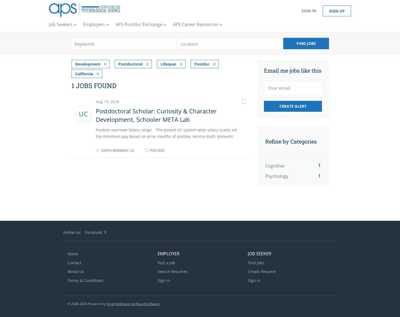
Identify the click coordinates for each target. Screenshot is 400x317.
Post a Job (166, 262)
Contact (74, 262)
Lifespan (168, 64)
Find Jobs (306, 43)
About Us (75, 271)
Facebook (93, 232)
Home (72, 253)
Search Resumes (173, 271)
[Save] (238, 102)
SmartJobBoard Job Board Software (133, 304)
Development (87, 64)
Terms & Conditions (85, 280)
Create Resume (262, 271)
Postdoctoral (130, 64)
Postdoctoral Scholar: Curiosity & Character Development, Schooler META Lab (156, 115)
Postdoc (202, 64)
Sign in (308, 10)
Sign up (337, 11)
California (84, 73)
